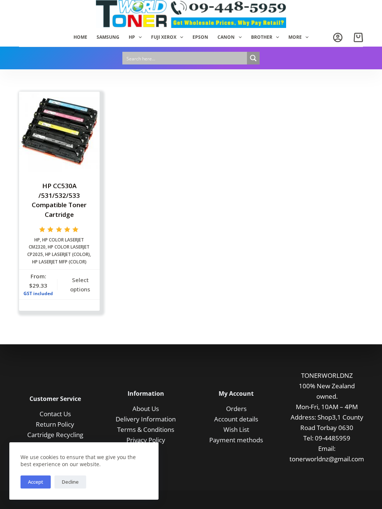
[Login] (337, 37)
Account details (236, 419)
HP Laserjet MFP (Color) (59, 262)
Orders (236, 408)
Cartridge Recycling (55, 434)
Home (80, 37)
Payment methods (236, 440)
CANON (226, 37)
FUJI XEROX (163, 37)
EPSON (200, 37)
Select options (80, 284)
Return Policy (55, 424)
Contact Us (55, 414)
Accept (35, 481)
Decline (70, 481)
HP (132, 37)
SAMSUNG (108, 37)
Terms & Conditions (145, 429)
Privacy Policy (145, 440)
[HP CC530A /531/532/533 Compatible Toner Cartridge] (59, 132)
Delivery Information (146, 419)
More (295, 37)
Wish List (236, 429)
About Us (145, 408)
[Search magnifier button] (253, 58)
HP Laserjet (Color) (67, 254)
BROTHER (261, 37)
